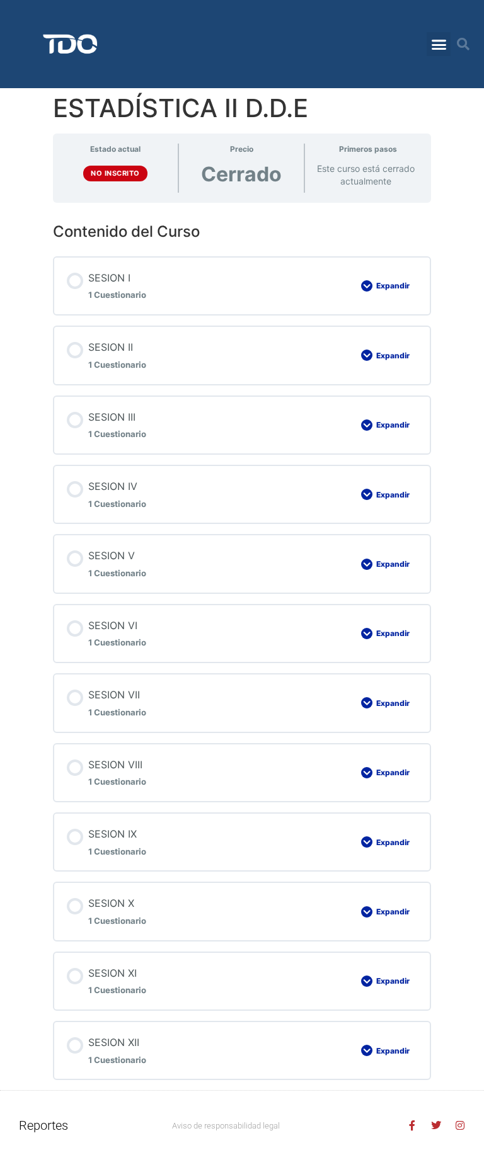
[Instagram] (460, 1125)
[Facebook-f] (412, 1125)
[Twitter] (436, 1125)
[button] (439, 44)
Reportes (43, 1125)
